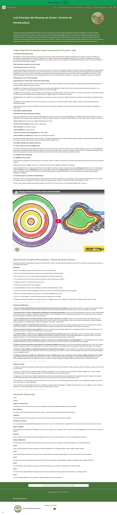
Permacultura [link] (77, 7)
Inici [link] (55, 7)
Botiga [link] (110, 7)
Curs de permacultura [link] (64, 7)
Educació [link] (86, 7)
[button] (115, 7)
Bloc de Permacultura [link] (99, 7)
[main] (51, 19)
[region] (58, 2)
